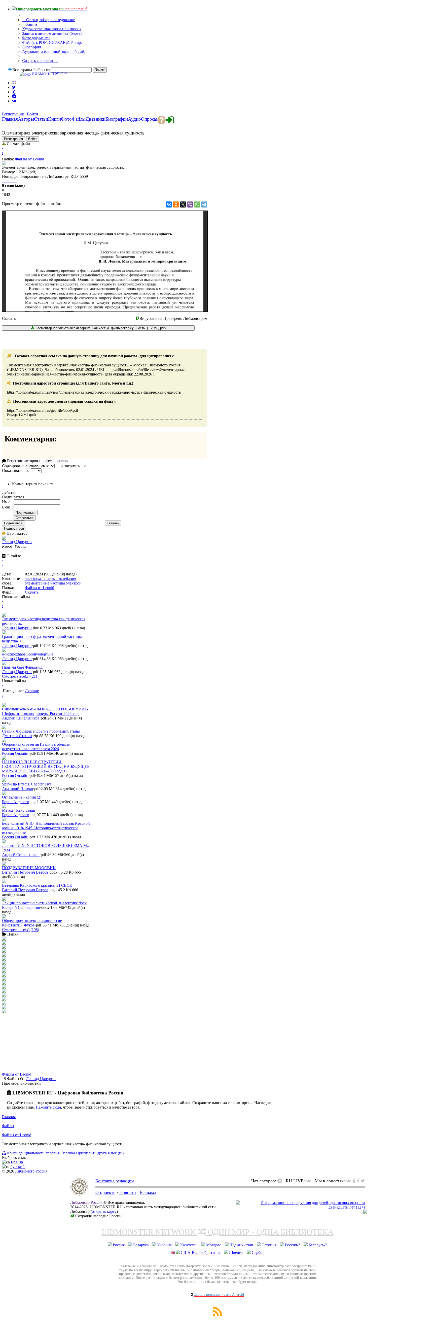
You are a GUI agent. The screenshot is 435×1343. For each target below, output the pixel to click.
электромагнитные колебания (50, 578)
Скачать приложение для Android (219, 1294)
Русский (17, 1166)
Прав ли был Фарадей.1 (22, 667)
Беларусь (141, 1245)
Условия (52, 1153)
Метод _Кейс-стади (18, 810)
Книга (31, 24)
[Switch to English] (14, 83)
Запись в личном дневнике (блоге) (52, 33)
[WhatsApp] (197, 204)
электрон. (74, 583)
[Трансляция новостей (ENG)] (14, 87)
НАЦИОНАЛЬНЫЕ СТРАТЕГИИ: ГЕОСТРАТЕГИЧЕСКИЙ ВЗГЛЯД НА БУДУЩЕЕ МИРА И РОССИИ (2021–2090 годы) (46, 766)
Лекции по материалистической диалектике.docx (44, 903)
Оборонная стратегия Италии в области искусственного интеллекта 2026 (36, 746)
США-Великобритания (201, 1252)
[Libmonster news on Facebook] (358, 1180)
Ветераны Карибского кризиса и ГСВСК (37, 885)
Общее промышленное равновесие (32, 920)
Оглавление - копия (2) (21, 797)
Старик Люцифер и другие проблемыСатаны (41, 731)
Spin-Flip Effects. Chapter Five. (27, 784)
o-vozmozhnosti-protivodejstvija (27, 654)
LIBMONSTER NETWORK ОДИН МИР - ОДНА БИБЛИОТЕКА (218, 1231)
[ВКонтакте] (169, 204)
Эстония (269, 1245)
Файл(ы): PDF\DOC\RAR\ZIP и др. (52, 42)
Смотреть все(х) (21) (19, 676)
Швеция (236, 1252)
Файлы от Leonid (29, 159)
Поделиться (13, 523)
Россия (119, 1245)
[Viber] (190, 204)
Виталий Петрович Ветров (25, 872)
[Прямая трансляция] (309, 1180)
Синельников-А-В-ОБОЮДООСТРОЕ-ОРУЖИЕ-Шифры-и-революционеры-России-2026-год (45, 711)
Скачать (113, 523)
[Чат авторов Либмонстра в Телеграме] (14, 96)
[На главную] (79, 1194)
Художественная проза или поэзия (51, 29)
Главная (9, 1117)
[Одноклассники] (176, 204)
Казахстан (189, 1245)
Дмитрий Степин (17, 736)
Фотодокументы (36, 38)
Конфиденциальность (25, 1153)
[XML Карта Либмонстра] (217, 1315)
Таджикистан (241, 1245)
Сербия (258, 1252)
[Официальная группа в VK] (14, 101)
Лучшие (32, 690)
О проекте (105, 1192)
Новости (127, 1192)
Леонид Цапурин (17, 542)
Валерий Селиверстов (21, 907)
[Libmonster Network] (300, 1207)
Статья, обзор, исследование (50, 20)
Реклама (148, 1192)
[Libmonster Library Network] (365, 1212)
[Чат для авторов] (280, 1180)
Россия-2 (292, 1245)
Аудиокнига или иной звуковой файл (54, 51)
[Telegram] (204, 204)
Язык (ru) (116, 1153)
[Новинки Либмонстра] (353, 1180)
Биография (31, 47)
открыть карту (104, 1211)
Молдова (214, 1245)
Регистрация (13, 114)
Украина (164, 1245)
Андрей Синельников (21, 718)
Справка (67, 1153)
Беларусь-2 (318, 1245)
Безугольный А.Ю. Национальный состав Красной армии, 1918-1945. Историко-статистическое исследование (46, 828)
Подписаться (14, 528)
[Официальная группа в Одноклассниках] (13, 92)
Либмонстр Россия (31, 1171)
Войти (32, 114)
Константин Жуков (18, 925)
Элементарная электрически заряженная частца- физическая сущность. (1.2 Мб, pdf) (100, 328)
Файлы (8, 1126)
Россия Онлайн (15, 753)
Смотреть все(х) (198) (20, 929)
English (17, 1162)
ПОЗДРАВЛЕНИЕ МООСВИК (29, 868)
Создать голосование (40, 60)
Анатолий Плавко (17, 788)
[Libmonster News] (362, 1180)
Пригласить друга (91, 1153)
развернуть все (73, 466)
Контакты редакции (114, 1180)
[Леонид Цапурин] (4, 538)
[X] (183, 204)
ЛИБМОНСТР (44, 74)
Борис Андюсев (15, 802)
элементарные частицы (45, 583)
